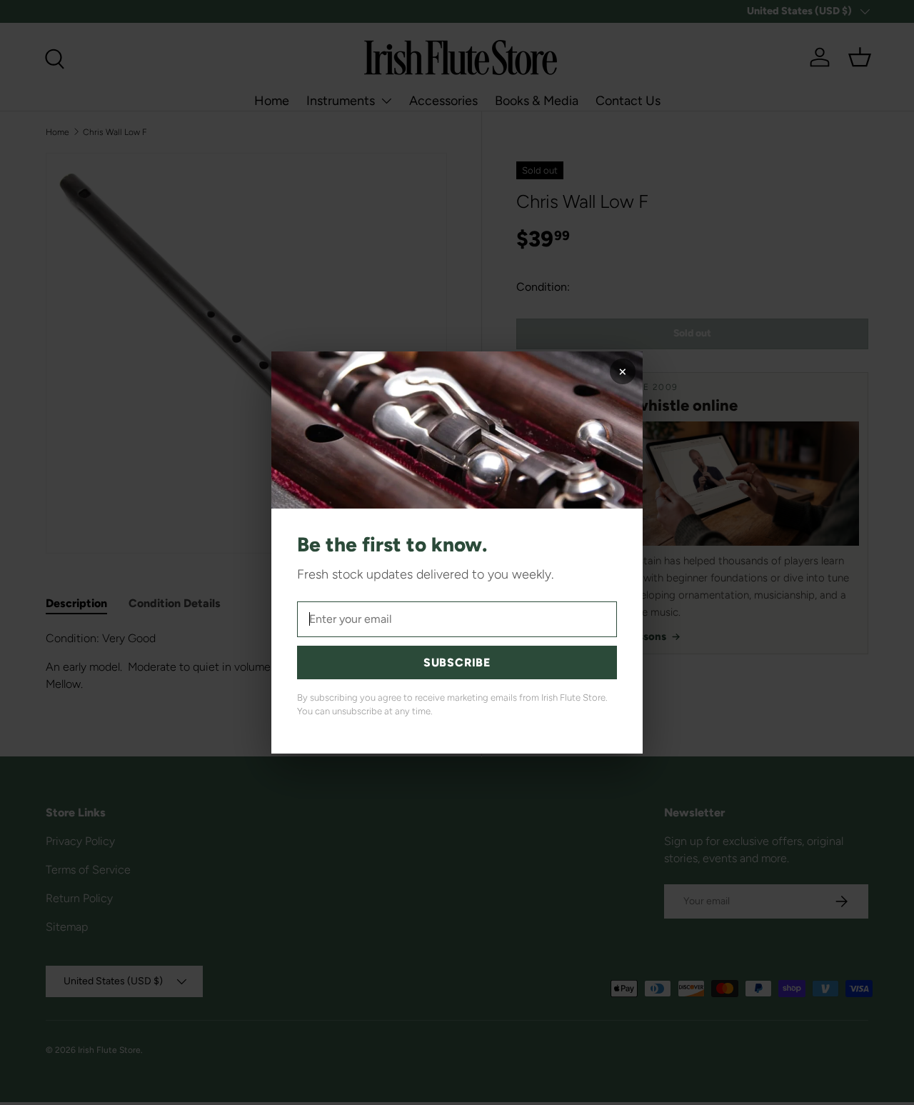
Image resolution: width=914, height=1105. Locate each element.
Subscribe (457, 662)
